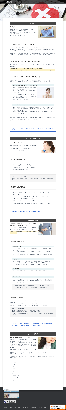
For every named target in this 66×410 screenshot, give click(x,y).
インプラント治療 (55, 1)
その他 (61, 1)
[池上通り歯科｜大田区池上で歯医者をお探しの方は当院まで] (8, 2)
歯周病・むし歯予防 (37, 1)
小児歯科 (31, 1)
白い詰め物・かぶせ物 (49, 1)
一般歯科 (27, 1)
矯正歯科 (43, 1)
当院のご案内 (23, 1)
